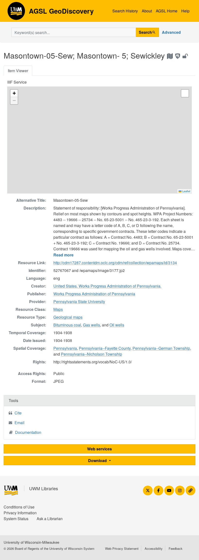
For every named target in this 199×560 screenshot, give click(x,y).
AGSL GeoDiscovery (16, 12)
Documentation (28, 432)
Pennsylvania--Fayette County (105, 348)
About (147, 11)
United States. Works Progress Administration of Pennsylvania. (107, 286)
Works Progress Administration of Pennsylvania (94, 294)
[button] (14, 93)
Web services (99, 449)
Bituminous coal (67, 325)
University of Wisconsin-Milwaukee (31, 542)
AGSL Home (166, 11)
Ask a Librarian (50, 518)
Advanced (171, 32)
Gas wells (91, 325)
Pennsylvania (65, 348)
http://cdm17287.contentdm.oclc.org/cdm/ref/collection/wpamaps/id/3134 (115, 262)
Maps (58, 309)
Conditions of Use (19, 507)
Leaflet (186, 191)
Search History (125, 11)
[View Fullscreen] (185, 93)
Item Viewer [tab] (18, 70)
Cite (18, 413)
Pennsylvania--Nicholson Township (91, 354)
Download (98, 460)
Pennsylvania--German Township (161, 348)
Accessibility (154, 548)
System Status (16, 518)
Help (185, 11)
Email (20, 422)
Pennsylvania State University (79, 301)
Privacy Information (20, 513)
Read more (63, 255)
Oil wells (116, 325)
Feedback (175, 548)
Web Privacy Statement (122, 548)
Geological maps (68, 317)
